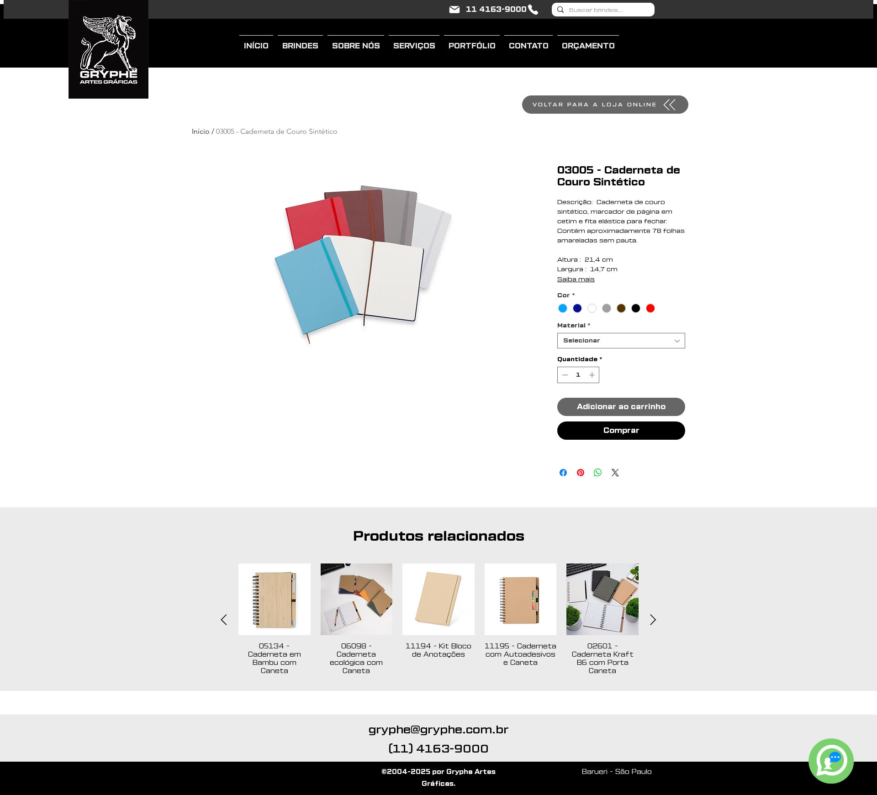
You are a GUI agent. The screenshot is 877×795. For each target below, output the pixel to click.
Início (201, 131)
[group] (438, 620)
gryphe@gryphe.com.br (439, 729)
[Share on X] (615, 472)
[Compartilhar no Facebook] (563, 472)
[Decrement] (564, 375)
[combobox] (621, 340)
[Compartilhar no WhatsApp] (597, 472)
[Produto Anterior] (224, 620)
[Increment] (592, 375)
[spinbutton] (578, 375)
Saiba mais (576, 279)
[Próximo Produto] (653, 620)
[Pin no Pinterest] (580, 472)
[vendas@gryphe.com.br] (454, 10)
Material (573, 325)
